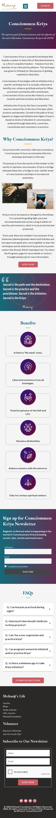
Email (6, 557)
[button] (25, 6)
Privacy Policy (36, 809)
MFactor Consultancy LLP (29, 811)
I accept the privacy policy (17, 566)
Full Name (8, 547)
